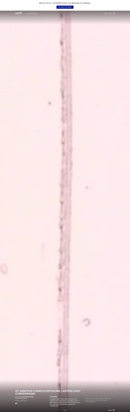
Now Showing (32, 13)
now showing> (90, 402)
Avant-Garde (19, 401)
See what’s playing (65, 7)
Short (25, 401)
